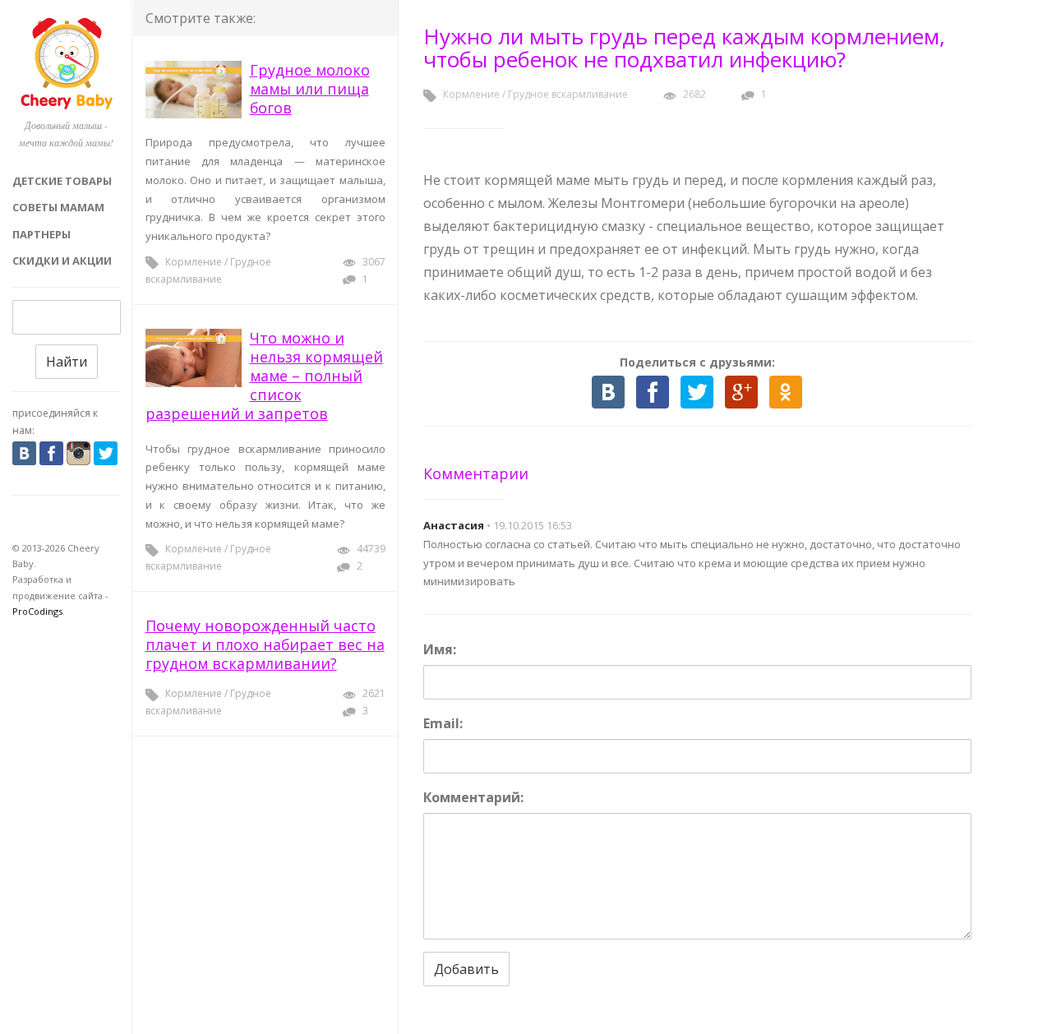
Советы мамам (58, 207)
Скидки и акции (62, 260)
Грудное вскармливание (568, 94)
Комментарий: (473, 797)
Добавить (466, 969)
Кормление (193, 262)
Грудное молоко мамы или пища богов (310, 89)
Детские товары (62, 180)
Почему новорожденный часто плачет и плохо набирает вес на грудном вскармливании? (265, 644)
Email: (443, 723)
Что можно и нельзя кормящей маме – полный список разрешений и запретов (264, 375)
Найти (66, 362)
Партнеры (41, 234)
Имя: (439, 649)
